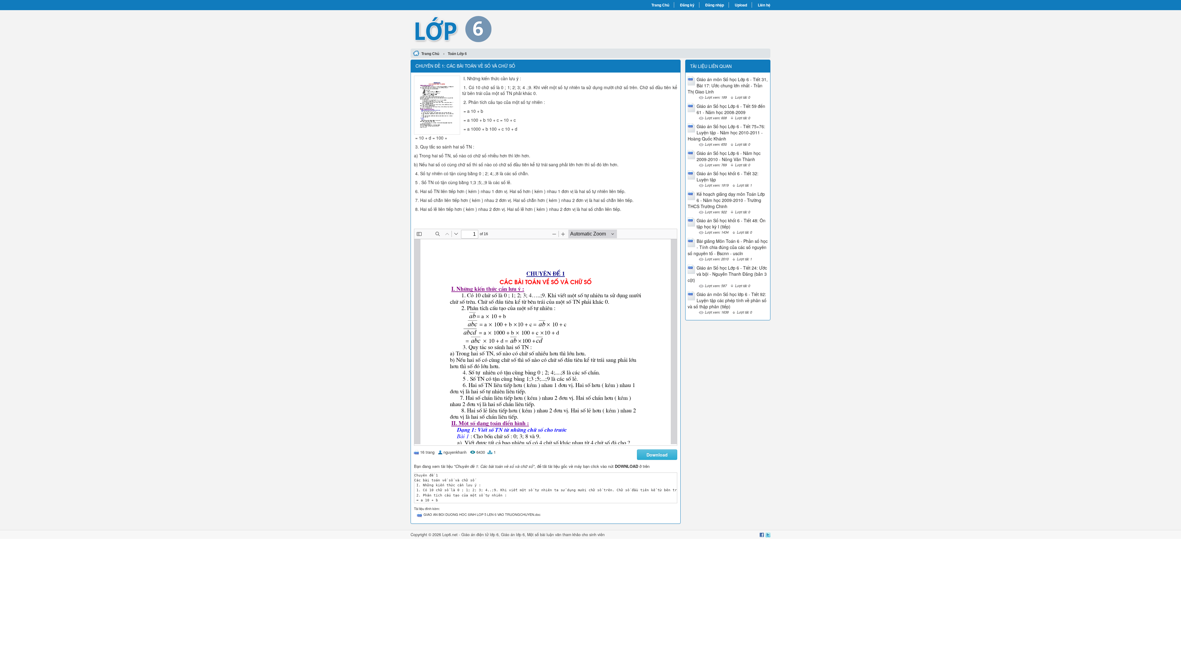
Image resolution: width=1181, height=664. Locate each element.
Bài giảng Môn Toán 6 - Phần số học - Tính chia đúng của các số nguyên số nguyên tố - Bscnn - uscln (728, 247)
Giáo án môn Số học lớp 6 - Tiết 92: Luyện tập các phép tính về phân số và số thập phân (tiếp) (727, 300)
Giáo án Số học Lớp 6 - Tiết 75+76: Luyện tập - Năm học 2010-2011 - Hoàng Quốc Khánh (726, 132)
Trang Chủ (660, 5)
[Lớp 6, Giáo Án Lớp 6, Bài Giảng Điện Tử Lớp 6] (500, 28)
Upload (741, 5)
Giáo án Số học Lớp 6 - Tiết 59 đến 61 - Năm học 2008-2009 (731, 109)
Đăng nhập (714, 5)
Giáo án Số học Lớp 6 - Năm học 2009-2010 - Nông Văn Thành (729, 156)
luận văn (554, 534)
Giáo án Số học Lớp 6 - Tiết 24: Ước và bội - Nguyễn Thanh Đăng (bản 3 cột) (727, 274)
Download (657, 455)
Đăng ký (687, 5)
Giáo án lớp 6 (513, 534)
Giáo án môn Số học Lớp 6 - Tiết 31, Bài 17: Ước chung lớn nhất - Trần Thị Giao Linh (728, 85)
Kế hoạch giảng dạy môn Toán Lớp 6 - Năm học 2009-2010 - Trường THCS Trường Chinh (726, 200)
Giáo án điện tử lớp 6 (480, 534)
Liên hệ (764, 5)
